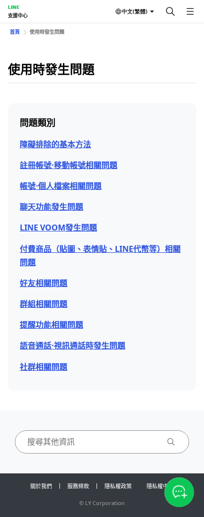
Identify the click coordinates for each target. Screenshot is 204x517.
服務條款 (78, 486)
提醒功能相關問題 (51, 324)
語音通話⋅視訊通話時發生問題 (72, 345)
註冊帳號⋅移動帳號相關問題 (68, 165)
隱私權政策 (118, 486)
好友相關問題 (43, 283)
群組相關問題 (43, 303)
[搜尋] (170, 11)
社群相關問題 (43, 366)
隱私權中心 (160, 486)
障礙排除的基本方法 (55, 144)
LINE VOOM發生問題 (58, 227)
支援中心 (18, 15)
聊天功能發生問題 (51, 206)
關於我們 (41, 486)
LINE (13, 6)
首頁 (15, 31)
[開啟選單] (190, 11)
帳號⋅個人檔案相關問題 (61, 185)
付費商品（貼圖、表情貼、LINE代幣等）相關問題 (100, 255)
